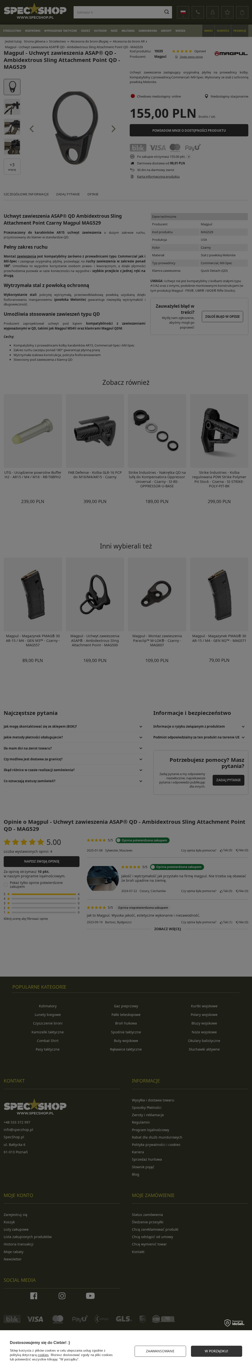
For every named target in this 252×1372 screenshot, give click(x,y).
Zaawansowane (160, 1351)
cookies (43, 1355)
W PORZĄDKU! (216, 1351)
